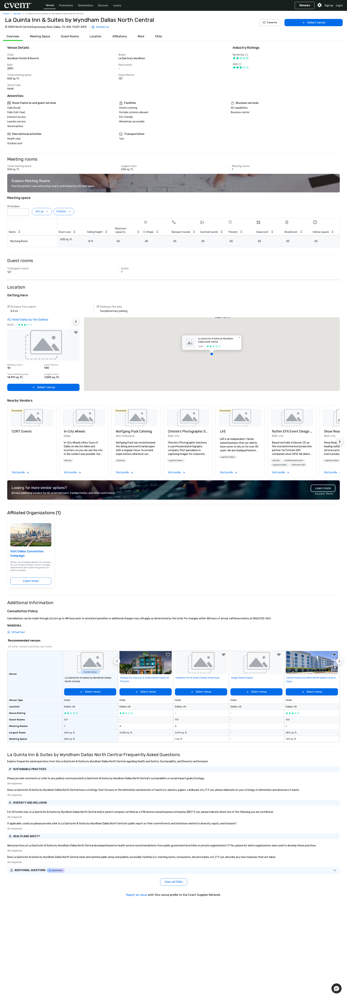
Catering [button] (120, 460)
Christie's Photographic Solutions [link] (188, 431)
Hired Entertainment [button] (294, 460)
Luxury (117, 5)
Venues (50, 5)
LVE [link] (223, 431)
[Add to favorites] (76, 332)
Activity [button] (68, 460)
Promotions (66, 5)
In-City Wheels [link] (74, 431)
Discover (103, 5)
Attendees (13, 206)
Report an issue (136, 895)
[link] (31, 417)
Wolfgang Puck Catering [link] (134, 431)
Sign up (329, 5)
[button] (25, 211)
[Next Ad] (76, 322)
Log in (339, 5)
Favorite (272, 22)
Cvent (6, 13)
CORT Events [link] (22, 431)
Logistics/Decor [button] (176, 460)
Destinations (85, 5)
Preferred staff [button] (298, 465)
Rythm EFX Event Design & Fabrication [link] (292, 431)
